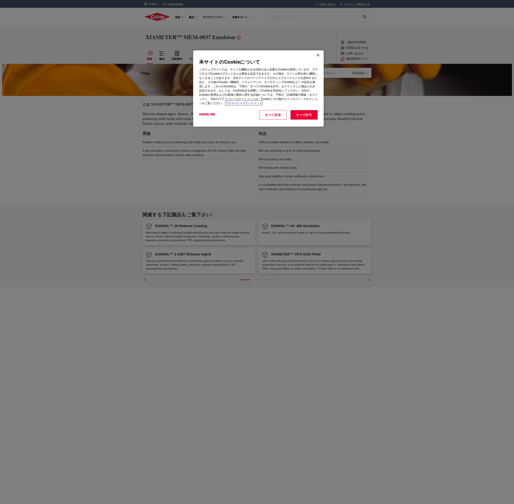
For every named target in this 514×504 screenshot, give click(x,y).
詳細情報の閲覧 (207, 114)
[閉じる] (318, 55)
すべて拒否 (273, 115)
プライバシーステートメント (243, 103)
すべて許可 (304, 115)
